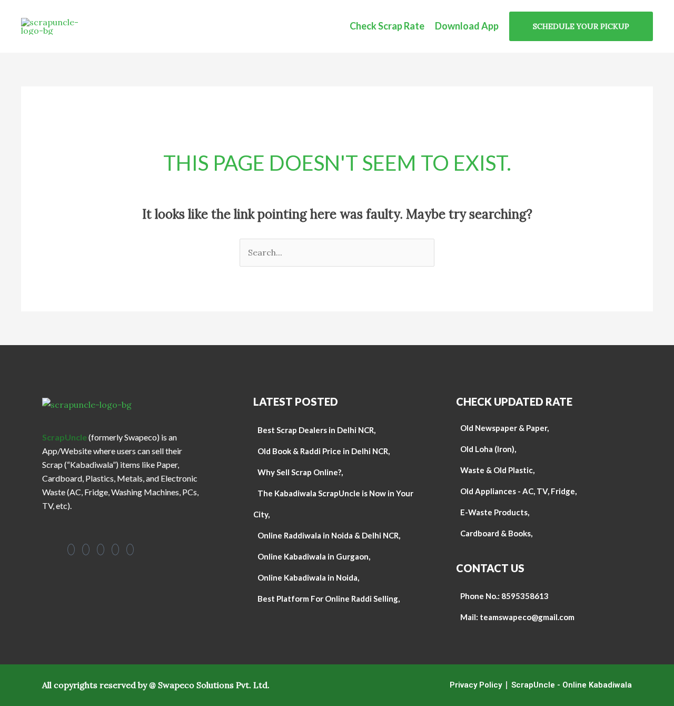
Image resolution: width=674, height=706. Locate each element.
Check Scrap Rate (387, 26)
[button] (581, 26)
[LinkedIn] (115, 549)
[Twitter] (130, 549)
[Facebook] (71, 549)
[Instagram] (86, 549)
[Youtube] (100, 549)
